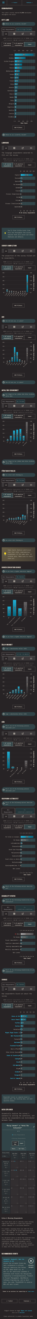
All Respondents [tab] (8, 29)
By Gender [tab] (20, 577)
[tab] (6, 34)
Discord (22, 1312)
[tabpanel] (18, 84)
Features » (27, 1301)
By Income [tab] (20, 401)
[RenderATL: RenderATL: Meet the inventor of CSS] (31, 1261)
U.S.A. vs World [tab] (23, 654)
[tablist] (17, 29)
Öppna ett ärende (26, 1310)
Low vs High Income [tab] (24, 29)
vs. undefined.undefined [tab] (25, 811)
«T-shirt (9, 1301)
